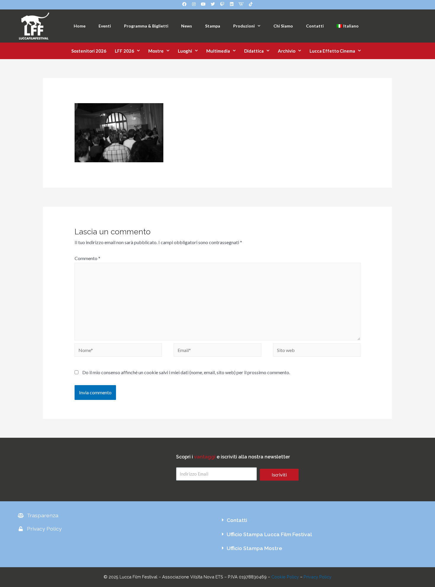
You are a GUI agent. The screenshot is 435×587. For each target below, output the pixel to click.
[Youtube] (203, 4)
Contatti (315, 25)
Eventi (105, 25)
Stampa (212, 25)
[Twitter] (213, 4)
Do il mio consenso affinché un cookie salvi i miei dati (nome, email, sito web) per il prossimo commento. (186, 372)
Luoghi (185, 50)
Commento (87, 258)
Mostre (156, 50)
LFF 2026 (124, 50)
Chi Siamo (283, 25)
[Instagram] (194, 4)
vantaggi (204, 457)
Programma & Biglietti (146, 25)
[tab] (317, 520)
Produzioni (244, 25)
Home (80, 25)
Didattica (254, 50)
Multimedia (218, 50)
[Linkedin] (232, 4)
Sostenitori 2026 (88, 50)
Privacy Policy (317, 576)
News (186, 25)
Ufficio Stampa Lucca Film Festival (269, 534)
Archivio (286, 50)
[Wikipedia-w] (241, 4)
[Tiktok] (250, 4)
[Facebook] (184, 4)
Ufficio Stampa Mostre (254, 548)
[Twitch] (222, 4)
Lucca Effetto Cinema (332, 50)
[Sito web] (317, 351)
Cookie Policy (285, 576)
